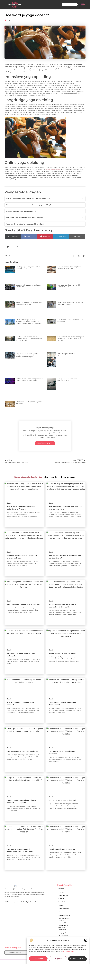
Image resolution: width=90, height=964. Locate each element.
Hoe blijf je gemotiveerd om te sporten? (23, 604)
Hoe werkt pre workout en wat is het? (23, 751)
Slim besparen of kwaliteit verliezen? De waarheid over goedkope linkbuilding (63, 924)
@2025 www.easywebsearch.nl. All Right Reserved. (20, 902)
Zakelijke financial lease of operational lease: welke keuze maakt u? (71, 355)
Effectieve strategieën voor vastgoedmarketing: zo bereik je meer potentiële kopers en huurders (29, 321)
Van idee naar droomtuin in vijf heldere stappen (69, 286)
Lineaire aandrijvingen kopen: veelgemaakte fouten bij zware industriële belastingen (27, 355)
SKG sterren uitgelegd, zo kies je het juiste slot (28, 402)
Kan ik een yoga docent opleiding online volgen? (45, 217)
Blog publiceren (63, 895)
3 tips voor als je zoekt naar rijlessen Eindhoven (28, 286)
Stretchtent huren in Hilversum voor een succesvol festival (29, 303)
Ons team (61, 892)
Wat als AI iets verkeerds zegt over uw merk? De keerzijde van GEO (29, 379)
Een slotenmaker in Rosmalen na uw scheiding (71, 320)
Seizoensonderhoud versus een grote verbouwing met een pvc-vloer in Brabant (71, 338)
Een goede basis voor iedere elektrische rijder (68, 379)
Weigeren (58, 959)
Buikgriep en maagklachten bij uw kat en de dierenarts (70, 303)
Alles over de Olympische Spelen (62, 653)
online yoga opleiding (53, 169)
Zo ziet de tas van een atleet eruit (62, 800)
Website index (63, 902)
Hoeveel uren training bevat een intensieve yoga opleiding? (45, 205)
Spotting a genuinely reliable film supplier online (28, 267)
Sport (8, 20)
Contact (61, 898)
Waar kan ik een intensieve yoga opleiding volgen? (45, 224)
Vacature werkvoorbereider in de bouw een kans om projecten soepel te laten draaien (29, 338)
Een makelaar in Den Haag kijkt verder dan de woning (69, 267)
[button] (86, 940)
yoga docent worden (77, 68)
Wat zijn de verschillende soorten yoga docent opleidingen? (45, 198)
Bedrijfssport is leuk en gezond (62, 849)
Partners (61, 905)
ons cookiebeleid (68, 951)
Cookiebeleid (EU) (64, 915)
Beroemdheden (63, 908)
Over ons (61, 888)
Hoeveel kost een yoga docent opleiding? (45, 211)
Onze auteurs (62, 912)
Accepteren (38, 959)
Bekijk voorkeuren (77, 959)
